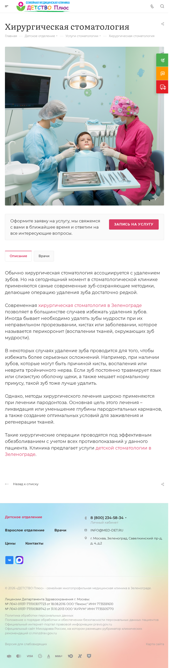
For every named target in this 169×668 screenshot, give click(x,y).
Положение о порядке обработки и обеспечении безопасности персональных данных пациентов (82, 620)
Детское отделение (23, 517)
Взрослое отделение (25, 530)
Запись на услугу (134, 224)
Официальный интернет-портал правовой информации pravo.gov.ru (58, 624)
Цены (10, 543)
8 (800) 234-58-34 (106, 518)
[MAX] (19, 560)
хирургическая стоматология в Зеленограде (90, 305)
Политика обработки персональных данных (39, 615)
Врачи (44, 256)
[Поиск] (162, 6)
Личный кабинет (104, 522)
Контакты (34, 543)
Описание (18, 256)
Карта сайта (155, 644)
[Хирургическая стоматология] (84, 125)
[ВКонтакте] (9, 560)
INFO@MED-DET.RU (106, 530)
